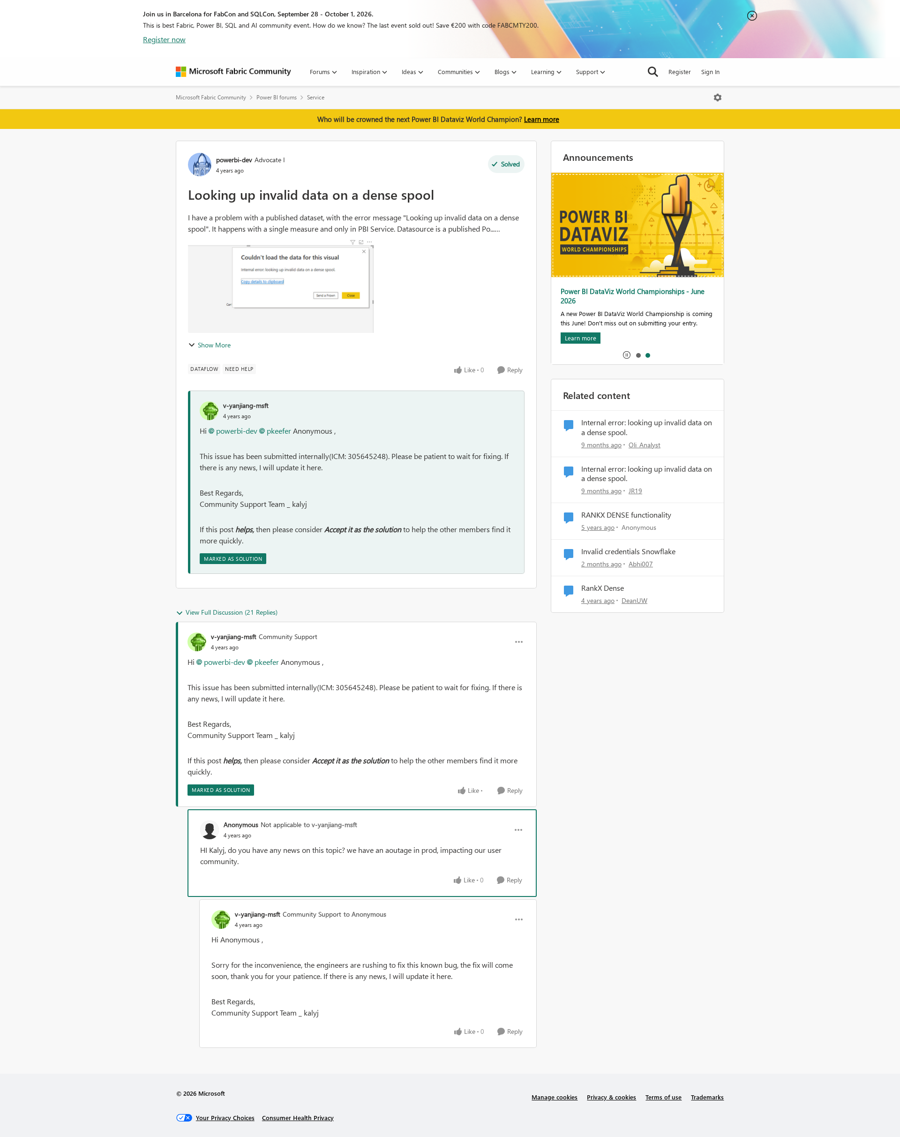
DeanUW (634, 600)
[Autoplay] (626, 355)
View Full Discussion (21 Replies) (232, 612)
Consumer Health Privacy (298, 1118)
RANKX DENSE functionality (626, 515)
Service (315, 97)
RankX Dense (602, 588)
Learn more (541, 119)
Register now (164, 39)
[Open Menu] (717, 97)
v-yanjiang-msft (246, 405)
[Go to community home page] (233, 72)
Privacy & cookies (611, 1097)
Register (679, 71)
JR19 (635, 490)
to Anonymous (365, 914)
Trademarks (707, 1097)
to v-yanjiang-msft (330, 824)
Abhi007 (641, 563)
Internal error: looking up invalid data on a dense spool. (646, 427)
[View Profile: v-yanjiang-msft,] (209, 410)
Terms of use (663, 1097)
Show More (214, 344)
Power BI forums (276, 97)
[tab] (638, 355)
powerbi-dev (234, 159)
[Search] (653, 71)
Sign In (710, 71)
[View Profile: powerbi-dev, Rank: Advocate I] (199, 164)
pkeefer (279, 431)
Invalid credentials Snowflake (628, 551)
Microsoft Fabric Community (211, 97)
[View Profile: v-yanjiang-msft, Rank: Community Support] (197, 642)
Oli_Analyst (644, 444)
